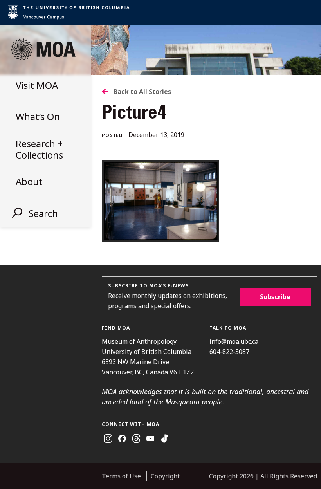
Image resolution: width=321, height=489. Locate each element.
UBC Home (160, 12)
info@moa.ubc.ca (233, 341)
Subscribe (275, 296)
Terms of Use (121, 476)
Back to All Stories (142, 91)
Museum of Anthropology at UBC (43, 49)
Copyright (165, 476)
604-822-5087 (229, 351)
